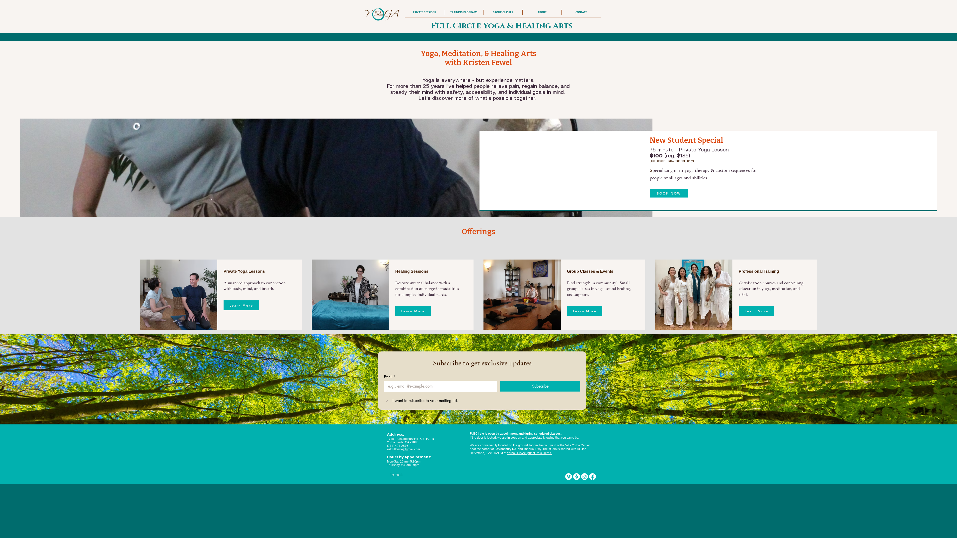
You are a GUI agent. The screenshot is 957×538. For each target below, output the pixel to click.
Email (389, 377)
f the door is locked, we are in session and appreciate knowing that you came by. (525, 437)
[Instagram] (584, 476)
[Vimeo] (568, 476)
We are (474, 445)
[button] (542, 12)
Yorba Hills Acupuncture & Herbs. (529, 453)
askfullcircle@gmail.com (403, 449)
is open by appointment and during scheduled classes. (522, 433)
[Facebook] (592, 476)
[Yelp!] (576, 476)
